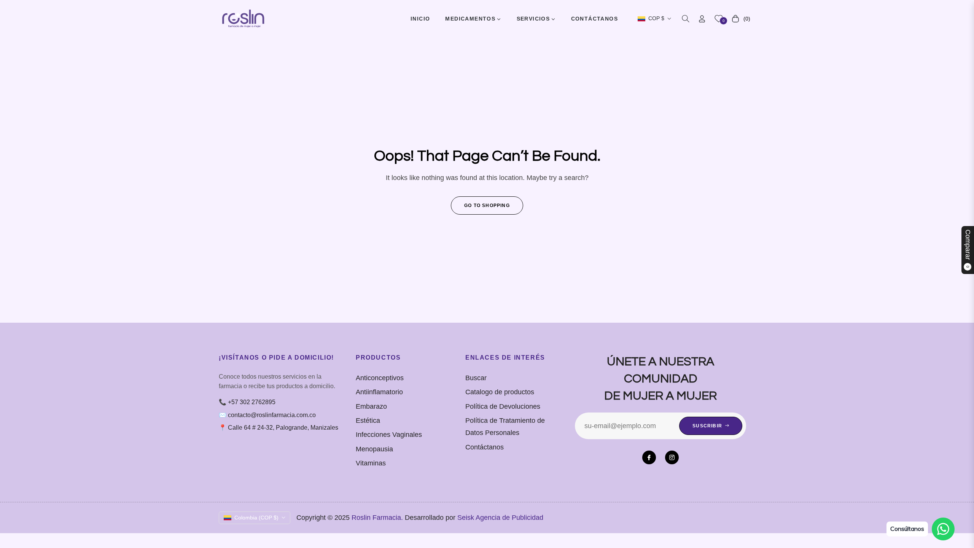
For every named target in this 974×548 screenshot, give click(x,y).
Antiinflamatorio (379, 392)
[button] (685, 18)
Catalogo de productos (499, 392)
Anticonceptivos (380, 378)
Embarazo (371, 406)
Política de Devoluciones (502, 406)
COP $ (656, 18)
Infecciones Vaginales (389, 434)
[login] (702, 19)
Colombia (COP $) (256, 518)
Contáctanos (484, 447)
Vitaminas (371, 463)
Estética (368, 420)
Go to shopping (487, 205)
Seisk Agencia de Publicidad (500, 517)
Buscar (476, 378)
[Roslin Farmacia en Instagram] (672, 457)
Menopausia (374, 449)
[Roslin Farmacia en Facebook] (649, 457)
